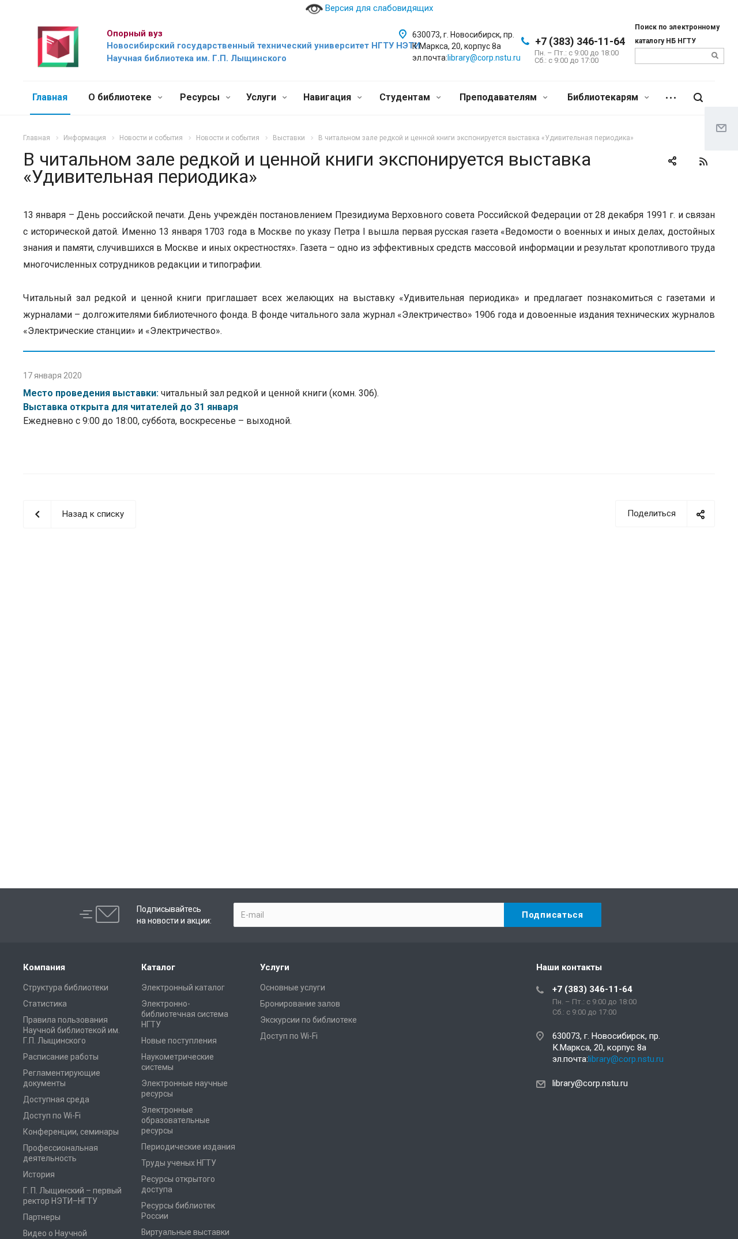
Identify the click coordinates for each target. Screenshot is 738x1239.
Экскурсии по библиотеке (308, 1019)
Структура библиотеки (65, 987)
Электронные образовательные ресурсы (175, 1120)
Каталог (158, 967)
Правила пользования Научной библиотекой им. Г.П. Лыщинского (71, 1030)
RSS (703, 161)
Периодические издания (188, 1146)
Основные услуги (292, 987)
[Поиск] (698, 98)
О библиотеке (121, 97)
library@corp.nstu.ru (484, 57)
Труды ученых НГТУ (178, 1162)
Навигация (328, 97)
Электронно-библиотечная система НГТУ (184, 1014)
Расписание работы (61, 1056)
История (39, 1174)
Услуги (262, 97)
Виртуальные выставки (185, 1232)
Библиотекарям (604, 97)
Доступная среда (56, 1099)
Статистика (45, 1003)
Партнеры (42, 1217)
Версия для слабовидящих (378, 8)
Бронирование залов (300, 1003)
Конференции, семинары (71, 1131)
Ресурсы (201, 97)
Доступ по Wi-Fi (52, 1115)
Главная (49, 97)
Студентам (405, 97)
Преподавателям (499, 97)
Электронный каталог (183, 987)
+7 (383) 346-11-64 (580, 41)
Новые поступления (179, 1040)
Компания (44, 967)
